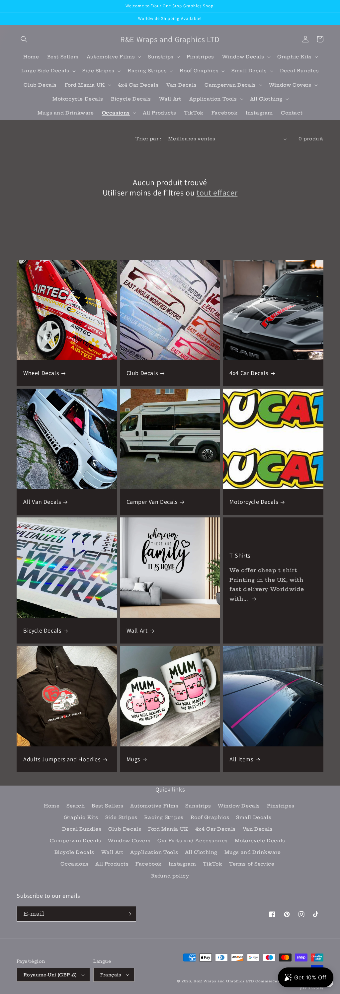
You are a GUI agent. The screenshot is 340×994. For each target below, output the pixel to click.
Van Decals (258, 829)
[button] (24, 39)
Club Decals (142, 373)
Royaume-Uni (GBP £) (50, 974)
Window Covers (129, 841)
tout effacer (217, 193)
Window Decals (239, 806)
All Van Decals (42, 501)
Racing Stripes (163, 817)
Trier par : (148, 139)
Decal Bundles (81, 829)
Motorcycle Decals (253, 501)
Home (51, 806)
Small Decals (253, 817)
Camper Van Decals (152, 501)
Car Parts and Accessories (192, 841)
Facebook (148, 864)
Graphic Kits (81, 817)
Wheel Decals (41, 373)
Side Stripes (121, 817)
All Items (241, 759)
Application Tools (154, 852)
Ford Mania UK (168, 829)
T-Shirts (239, 555)
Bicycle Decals (42, 630)
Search (75, 806)
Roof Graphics (210, 817)
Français (110, 974)
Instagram (182, 864)
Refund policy (170, 876)
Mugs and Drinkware (252, 852)
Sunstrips (198, 806)
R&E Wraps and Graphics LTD (224, 981)
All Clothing (201, 852)
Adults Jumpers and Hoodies (62, 759)
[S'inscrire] (128, 914)
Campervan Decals (75, 841)
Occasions (74, 864)
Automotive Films (154, 806)
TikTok (212, 864)
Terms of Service (252, 864)
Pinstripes (281, 806)
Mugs (133, 759)
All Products (111, 864)
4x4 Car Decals (248, 373)
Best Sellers (107, 806)
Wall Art (137, 630)
